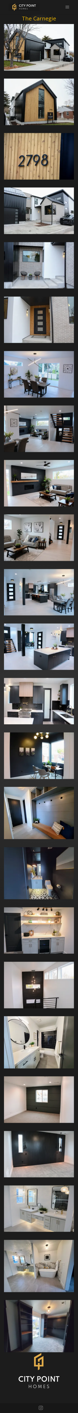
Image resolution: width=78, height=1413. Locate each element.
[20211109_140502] (39, 1291)
